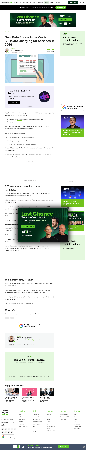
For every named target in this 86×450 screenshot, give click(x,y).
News (7, 317)
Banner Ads (63, 419)
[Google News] (2, 429)
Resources (40, 2)
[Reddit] (9, 432)
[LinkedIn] (5, 429)
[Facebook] (12, 429)
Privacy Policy (77, 424)
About (75, 417)
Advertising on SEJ (64, 414)
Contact (75, 419)
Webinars (47, 2)
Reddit (34, 431)
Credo (40, 314)
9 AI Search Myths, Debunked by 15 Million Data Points (71, 203)
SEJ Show (49, 424)
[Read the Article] (12, 392)
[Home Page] (7, 2)
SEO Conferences (51, 430)
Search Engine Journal (34, 340)
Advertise (58, 2)
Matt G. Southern (17, 50)
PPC (34, 426)
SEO (21, 2)
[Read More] (72, 192)
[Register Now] (72, 121)
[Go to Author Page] (7, 50)
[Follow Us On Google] (29, 325)
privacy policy (36, 376)
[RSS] (12, 432)
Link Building (36, 414)
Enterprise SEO (36, 424)
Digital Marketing (33, 2)
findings (19, 119)
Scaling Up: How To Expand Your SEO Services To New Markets (45, 399)
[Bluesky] (2, 432)
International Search (37, 421)
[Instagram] (5, 432)
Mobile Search (36, 419)
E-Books (49, 421)
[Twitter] (15, 429)
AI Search (16, 2)
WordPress (22, 429)
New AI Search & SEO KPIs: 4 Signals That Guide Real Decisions (72, 132)
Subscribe (76, 414)
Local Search (36, 417)
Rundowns (49, 417)
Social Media (22, 424)
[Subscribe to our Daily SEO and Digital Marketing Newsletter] (80, 2)
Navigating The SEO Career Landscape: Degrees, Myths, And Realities (28, 399)
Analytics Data (36, 429)
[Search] (83, 2)
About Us (52, 2)
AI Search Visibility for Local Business (71, 227)
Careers (76, 421)
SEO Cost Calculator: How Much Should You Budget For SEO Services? (11, 399)
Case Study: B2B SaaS (65, 417)
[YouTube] (9, 429)
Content (21, 421)
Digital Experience (23, 426)
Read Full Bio (11, 344)
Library (48, 419)
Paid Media (25, 2)
